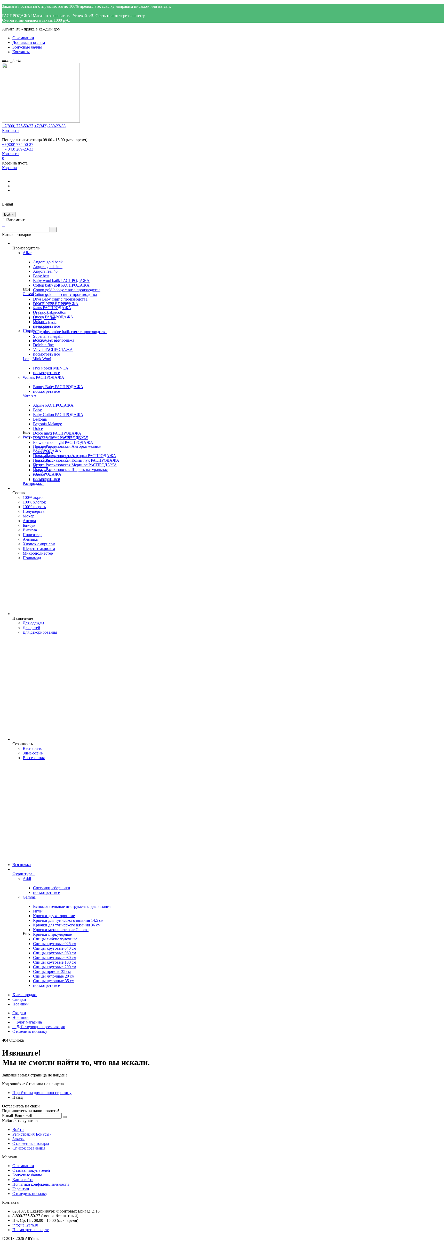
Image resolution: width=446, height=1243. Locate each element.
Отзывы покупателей (31, 1170)
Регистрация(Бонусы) (31, 1134)
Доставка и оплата (28, 42)
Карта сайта (22, 1179)
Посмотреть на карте (30, 1230)
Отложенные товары (30, 1143)
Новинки (20, 1017)
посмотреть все (46, 326)
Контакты (21, 52)
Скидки (19, 1013)
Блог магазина (27, 1022)
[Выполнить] (65, 1117)
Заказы (18, 1139)
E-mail (7, 204)
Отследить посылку (29, 1031)
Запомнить (16, 220)
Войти (18, 1129)
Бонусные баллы (27, 47)
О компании (23, 38)
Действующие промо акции (38, 1027)
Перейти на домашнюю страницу (41, 1092)
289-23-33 (50, 126)
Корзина (9, 168)
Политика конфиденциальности (40, 1184)
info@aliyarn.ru (25, 1225)
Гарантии (20, 1189)
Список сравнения (28, 1148)
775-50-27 (17, 126)
